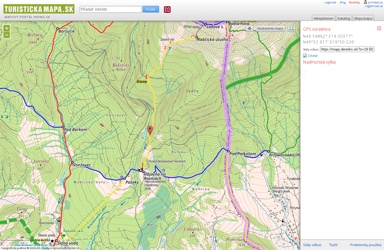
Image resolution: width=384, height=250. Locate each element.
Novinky (354, 2)
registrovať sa (374, 6)
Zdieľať (312, 56)
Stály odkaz (312, 244)
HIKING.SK (42, 17)
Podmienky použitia (365, 244)
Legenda (330, 2)
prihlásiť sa (375, 2)
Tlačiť (333, 244)
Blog (343, 2)
